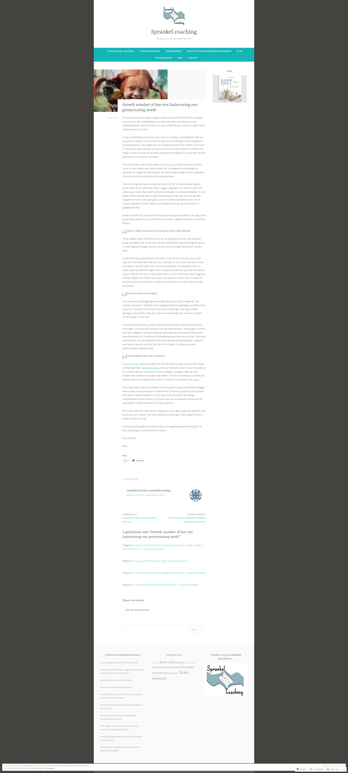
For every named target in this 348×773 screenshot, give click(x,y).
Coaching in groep (149, 51)
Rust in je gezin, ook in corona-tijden (116, 680)
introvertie (192, 663)
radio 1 (196, 379)
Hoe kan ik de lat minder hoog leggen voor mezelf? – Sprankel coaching (169, 572)
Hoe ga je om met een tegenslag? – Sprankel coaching (160, 560)
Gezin (186, 663)
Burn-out (167, 662)
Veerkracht (159, 678)
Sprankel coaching (174, 32)
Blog (240, 51)
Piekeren (169, 673)
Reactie (194, 629)
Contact (193, 58)
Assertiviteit (155, 663)
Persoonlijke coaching (120, 51)
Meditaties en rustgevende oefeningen (209, 51)
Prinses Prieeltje (130, 363)
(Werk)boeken (173, 51)
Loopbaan (157, 667)
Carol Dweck (170, 164)
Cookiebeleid (50, 768)
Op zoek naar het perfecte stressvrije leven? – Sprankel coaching (165, 584)
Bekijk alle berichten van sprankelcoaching (145, 495)
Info (180, 58)
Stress (184, 672)
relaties (176, 673)
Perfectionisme (171, 667)
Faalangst (135, 479)
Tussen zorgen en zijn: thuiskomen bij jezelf (119, 662)
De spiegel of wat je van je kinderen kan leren (139, 518)
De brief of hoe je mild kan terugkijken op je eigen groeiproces (187, 518)
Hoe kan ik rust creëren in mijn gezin (116, 687)
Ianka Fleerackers (150, 367)
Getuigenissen (164, 58)
